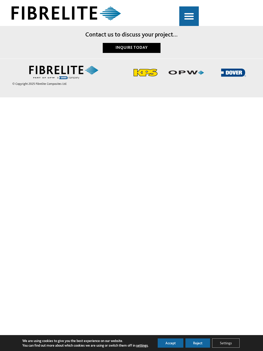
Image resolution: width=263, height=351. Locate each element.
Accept (170, 343)
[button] (189, 16)
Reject (197, 343)
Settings (226, 343)
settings (142, 345)
